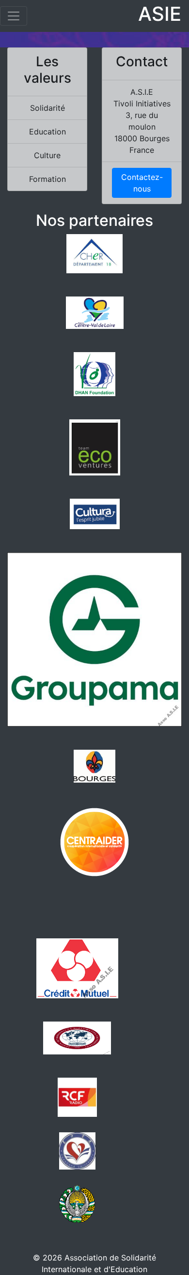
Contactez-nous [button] (142, 182)
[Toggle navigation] (13, 16)
